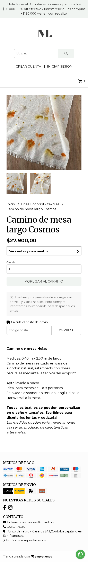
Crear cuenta (28, 66)
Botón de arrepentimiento (25, 540)
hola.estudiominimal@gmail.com (31, 522)
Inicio (11, 204)
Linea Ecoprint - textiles (40, 204)
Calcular (66, 330)
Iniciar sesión (59, 66)
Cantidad (11, 262)
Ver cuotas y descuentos (28, 251)
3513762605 (15, 527)
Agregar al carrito (44, 281)
